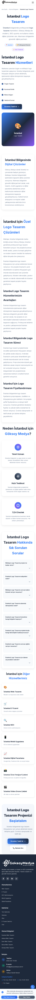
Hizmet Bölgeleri (13, 9)
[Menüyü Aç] (33, 2)
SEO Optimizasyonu (7, 895)
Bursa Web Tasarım (7, 944)
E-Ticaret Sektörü (7, 921)
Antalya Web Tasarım (8, 948)
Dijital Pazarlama (6, 901)
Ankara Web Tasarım (7, 938)
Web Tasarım (5, 889)
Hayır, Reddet (26, 997)
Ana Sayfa (4, 9)
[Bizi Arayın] (33, 987)
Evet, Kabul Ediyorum (9, 997)
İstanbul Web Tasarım (8, 935)
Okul (3, 918)
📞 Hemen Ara (18, 848)
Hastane (4, 915)
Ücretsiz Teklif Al (10, 106)
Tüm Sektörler (6, 912)
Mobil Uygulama (6, 898)
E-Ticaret (4, 892)
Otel (3, 924)
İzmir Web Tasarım (7, 941)
